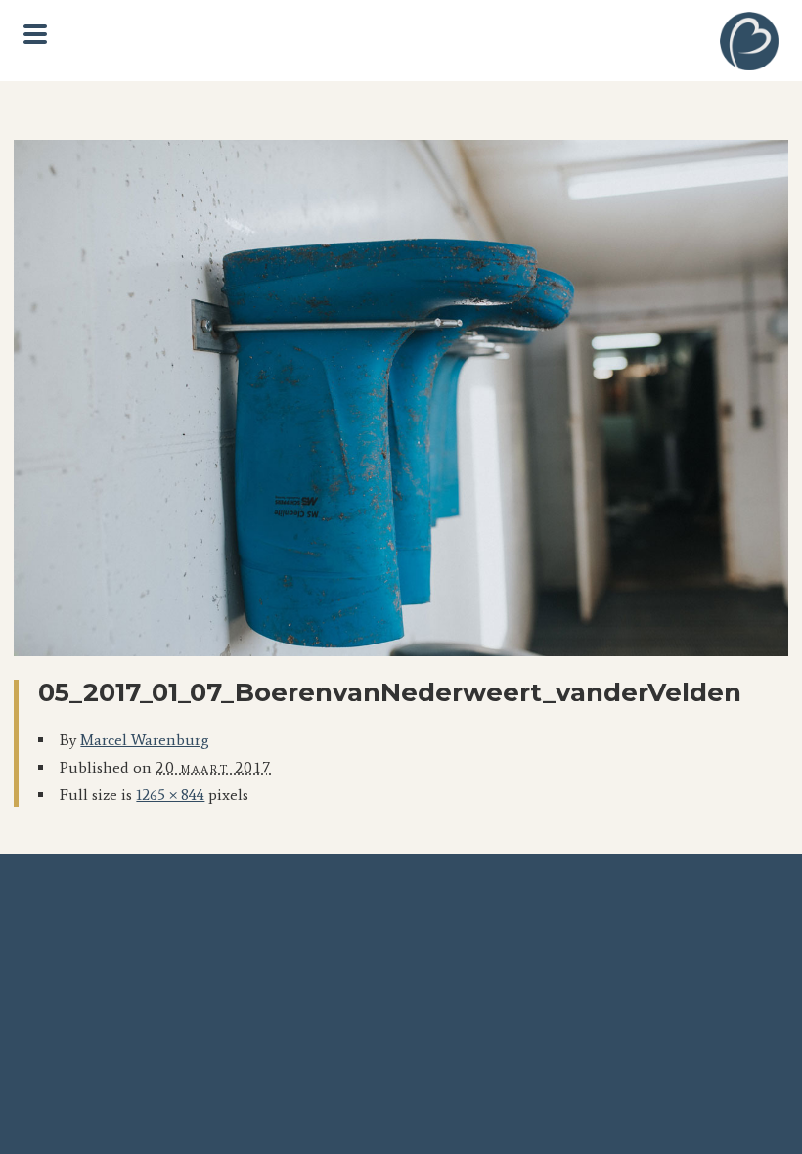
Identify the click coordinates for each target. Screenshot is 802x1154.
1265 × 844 (170, 794)
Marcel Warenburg (144, 740)
